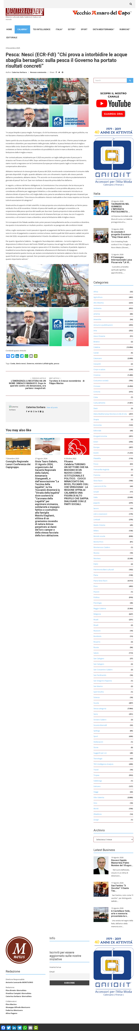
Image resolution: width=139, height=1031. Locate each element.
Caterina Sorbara (19, 72)
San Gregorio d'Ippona (103, 680)
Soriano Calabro (100, 719)
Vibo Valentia (99, 797)
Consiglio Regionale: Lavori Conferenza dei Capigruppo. (18, 464)
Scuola (96, 703)
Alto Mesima (99, 303)
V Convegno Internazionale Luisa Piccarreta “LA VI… (121, 260)
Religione (97, 614)
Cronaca (97, 386)
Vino (95, 803)
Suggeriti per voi (100, 753)
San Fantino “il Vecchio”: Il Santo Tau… (120, 888)
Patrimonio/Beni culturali (104, 569)
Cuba (96, 397)
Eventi (96, 453)
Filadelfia (97, 458)
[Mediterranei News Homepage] (19, 950)
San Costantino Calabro (103, 669)
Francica (97, 475)
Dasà (95, 408)
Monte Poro (98, 542)
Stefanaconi (98, 742)
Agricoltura (98, 297)
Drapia (96, 419)
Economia (98, 425)
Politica (96, 597)
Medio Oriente (99, 525)
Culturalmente (99, 403)
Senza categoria (100, 708)
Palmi (96, 564)
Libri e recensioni (100, 514)
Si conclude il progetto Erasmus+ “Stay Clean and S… (121, 234)
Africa (96, 291)
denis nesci (21, 364)
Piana (96, 575)
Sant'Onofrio (99, 692)
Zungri (96, 819)
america (97, 314)
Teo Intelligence (41, 29)
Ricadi (96, 619)
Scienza (96, 697)
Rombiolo (97, 636)
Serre (96, 714)
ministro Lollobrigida (44, 364)
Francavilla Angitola (101, 469)
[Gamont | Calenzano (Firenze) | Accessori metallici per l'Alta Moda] (113, 156)
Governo (30, 364)
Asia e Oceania (99, 336)
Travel (96, 769)
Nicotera (97, 558)
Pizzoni (96, 592)
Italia (59, 29)
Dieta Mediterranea (103, 29)
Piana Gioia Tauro (100, 580)
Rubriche (124, 29)
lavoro (96, 508)
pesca (56, 364)
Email (52, 971)
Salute (96, 653)
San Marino (98, 686)
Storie (96, 747)
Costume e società (101, 380)
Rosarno (97, 642)
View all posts (52, 407)
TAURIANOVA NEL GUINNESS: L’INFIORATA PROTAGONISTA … (120, 208)
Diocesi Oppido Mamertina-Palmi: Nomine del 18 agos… (122, 863)
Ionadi (96, 491)
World (96, 808)
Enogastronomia (100, 436)
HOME (9, 29)
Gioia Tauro (98, 480)
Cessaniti (97, 364)
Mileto (96, 530)
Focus (96, 464)
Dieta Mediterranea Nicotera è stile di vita (110, 414)
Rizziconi (97, 630)
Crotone (97, 391)
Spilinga (97, 730)
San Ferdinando (100, 675)
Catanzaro (98, 358)
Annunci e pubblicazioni (103, 325)
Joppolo (97, 503)
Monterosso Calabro (102, 547)
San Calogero (99, 658)
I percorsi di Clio (100, 486)
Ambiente (97, 308)
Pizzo (96, 586)
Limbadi (97, 519)
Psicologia (98, 603)
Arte (95, 330)
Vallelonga (98, 781)
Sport (84, 29)
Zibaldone (98, 814)
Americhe (97, 319)
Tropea (96, 775)
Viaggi (96, 792)
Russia (96, 647)
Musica (96, 553)
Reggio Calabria (100, 608)
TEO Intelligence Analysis (103, 764)
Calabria (21, 29)
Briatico (97, 341)
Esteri (71, 29)
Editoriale (11, 37)
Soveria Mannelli (100, 725)
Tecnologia (98, 758)
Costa (12, 364)
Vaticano (97, 786)
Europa (96, 447)
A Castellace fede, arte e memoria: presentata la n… (120, 913)
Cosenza (97, 375)
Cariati (96, 353)
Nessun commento (38, 72)
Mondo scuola (99, 536)
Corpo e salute (99, 369)
